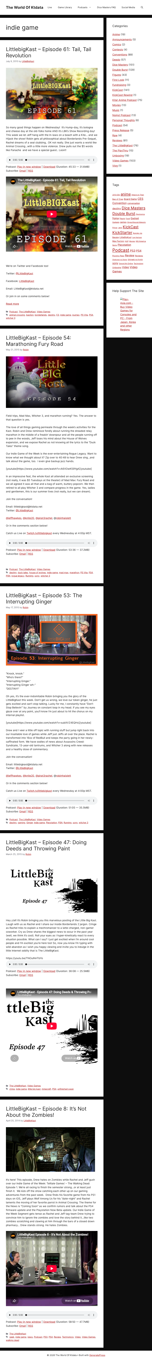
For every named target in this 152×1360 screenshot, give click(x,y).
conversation (133, 203)
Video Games (43, 311)
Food (128, 219)
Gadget (135, 218)
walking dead (12, 1340)
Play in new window (29, 166)
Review (57, 1337)
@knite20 (28, 518)
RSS (30, 170)
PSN (8, 575)
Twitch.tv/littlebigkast (39, 533)
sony (37, 575)
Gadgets (115, 222)
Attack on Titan (138, 195)
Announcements (122, 39)
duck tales (23, 572)
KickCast (117, 89)
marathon (74, 572)
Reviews (117, 140)
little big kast (34, 1089)
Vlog (115, 165)
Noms (114, 245)
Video (78, 1337)
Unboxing (118, 155)
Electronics (140, 214)
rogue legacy (17, 575)
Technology (68, 1337)
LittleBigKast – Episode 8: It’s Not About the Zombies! (46, 1111)
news (30, 1337)
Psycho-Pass (118, 256)
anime (126, 194)
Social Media (128, 7)
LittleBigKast (26, 281)
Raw (115, 135)
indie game (65, 315)
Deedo (116, 59)
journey (76, 315)
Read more (12, 303)
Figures (116, 74)
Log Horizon (137, 237)
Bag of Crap (117, 199)
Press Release (120, 130)
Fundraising (119, 84)
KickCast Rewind (122, 95)
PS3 (45, 1337)
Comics (116, 44)
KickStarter (122, 232)
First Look (118, 79)
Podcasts (82, 7)
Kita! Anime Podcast (124, 100)
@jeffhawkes (13, 518)
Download (49, 166)
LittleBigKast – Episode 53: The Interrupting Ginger (44, 598)
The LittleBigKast (27, 311)
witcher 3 (10, 318)
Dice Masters (120, 64)
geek (11, 1337)
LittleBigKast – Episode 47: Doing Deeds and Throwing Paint (46, 845)
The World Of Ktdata (24, 7)
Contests (117, 49)
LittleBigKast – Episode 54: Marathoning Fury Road (38, 341)
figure (122, 218)
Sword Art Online (126, 263)
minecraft (46, 1089)
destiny (51, 315)
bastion (30, 315)
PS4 (91, 315)
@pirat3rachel (44, 518)
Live (50, 7)
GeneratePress (97, 1355)
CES (140, 199)
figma (115, 218)
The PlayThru (120, 150)
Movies (116, 105)
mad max (63, 572)
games (123, 222)
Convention (119, 203)
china (12, 1089)
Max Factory (118, 241)
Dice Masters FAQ (106, 7)
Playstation (51, 822)
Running (29, 575)
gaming (21, 822)
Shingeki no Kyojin (135, 260)
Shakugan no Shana (119, 260)
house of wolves (37, 572)
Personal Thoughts (123, 120)
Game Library (65, 7)
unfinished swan (65, 1089)
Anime (116, 34)
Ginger (29, 822)
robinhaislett (63, 518)
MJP (127, 241)
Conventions (119, 54)
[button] (142, 7)
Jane (120, 228)
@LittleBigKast (24, 273)
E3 (57, 315)
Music (115, 110)
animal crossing (17, 315)
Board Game (130, 199)
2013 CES (116, 195)
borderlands (41, 315)
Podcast (13, 311)
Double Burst (120, 69)
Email (22, 170)
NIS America (141, 241)
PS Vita (84, 315)
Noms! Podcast (121, 115)
